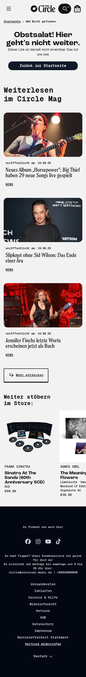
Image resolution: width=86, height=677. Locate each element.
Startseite (12, 21)
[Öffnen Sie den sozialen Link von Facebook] (28, 541)
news (9, 184)
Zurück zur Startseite (43, 66)
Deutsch (40, 656)
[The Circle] (43, 8)
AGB (43, 617)
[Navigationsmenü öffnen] (9, 9)
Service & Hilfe (43, 597)
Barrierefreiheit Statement (43, 637)
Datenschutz (43, 624)
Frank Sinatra (17, 466)
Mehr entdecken (29, 375)
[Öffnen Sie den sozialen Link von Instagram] (38, 541)
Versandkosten (43, 584)
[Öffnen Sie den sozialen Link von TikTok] (58, 541)
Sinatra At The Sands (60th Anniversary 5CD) (24, 478)
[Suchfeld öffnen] (64, 8)
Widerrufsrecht (43, 604)
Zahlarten (43, 591)
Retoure (43, 611)
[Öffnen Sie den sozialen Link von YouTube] (48, 541)
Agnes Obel (70, 466)
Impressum (43, 631)
